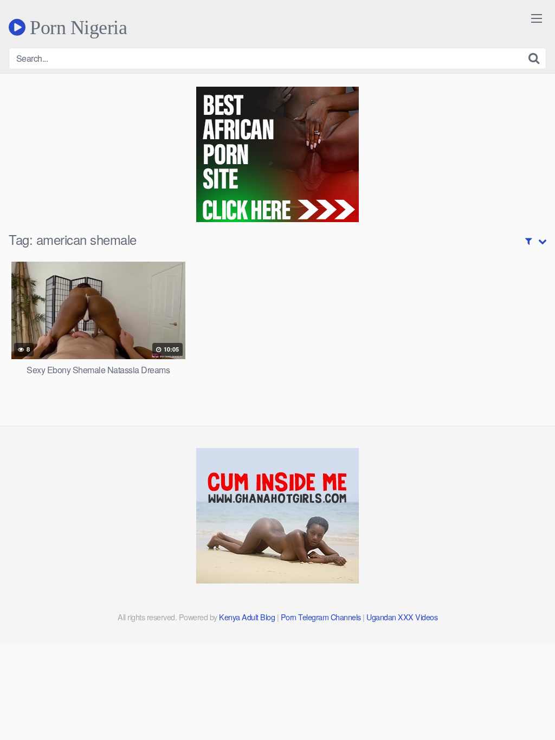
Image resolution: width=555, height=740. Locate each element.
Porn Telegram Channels (322, 616)
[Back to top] (525, 705)
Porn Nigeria (76, 27)
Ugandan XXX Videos (401, 616)
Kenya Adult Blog (247, 616)
